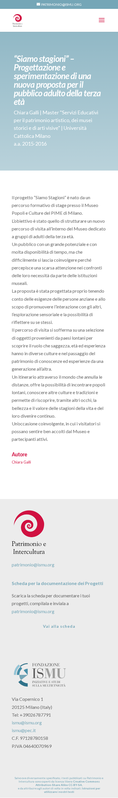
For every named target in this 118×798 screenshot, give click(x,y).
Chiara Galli (21, 462)
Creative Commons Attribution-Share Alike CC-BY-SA (68, 783)
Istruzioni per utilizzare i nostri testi (72, 790)
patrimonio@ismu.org (33, 564)
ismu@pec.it (24, 730)
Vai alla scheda (59, 626)
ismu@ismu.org (27, 722)
